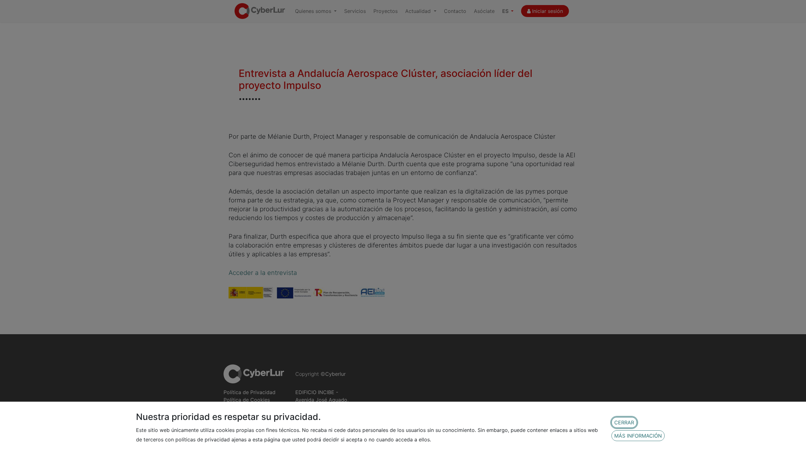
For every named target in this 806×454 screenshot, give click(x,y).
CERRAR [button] (624, 422)
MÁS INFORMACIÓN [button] (638, 436)
